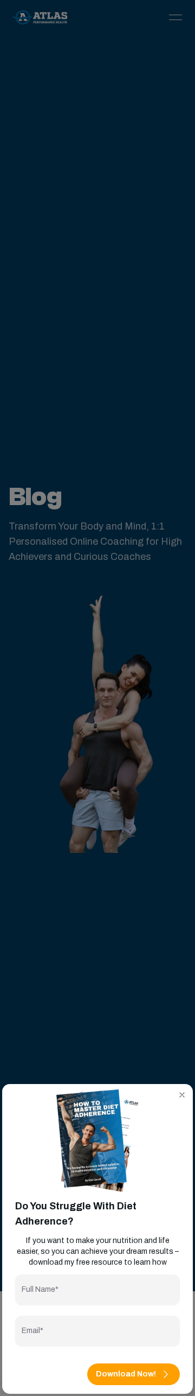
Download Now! (126, 1374)
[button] (182, 1095)
